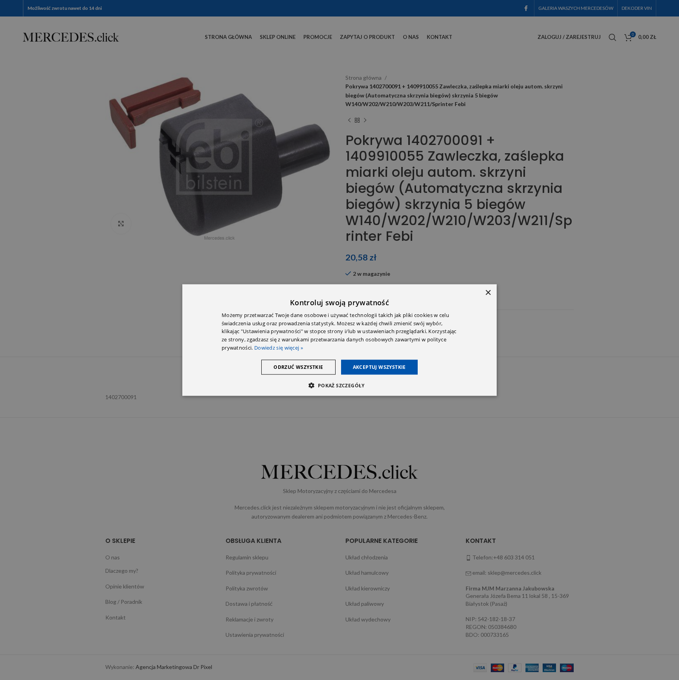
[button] (339, 385)
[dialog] (339, 340)
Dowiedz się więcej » (278, 347)
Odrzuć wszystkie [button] (298, 366)
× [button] (488, 292)
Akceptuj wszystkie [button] (379, 366)
